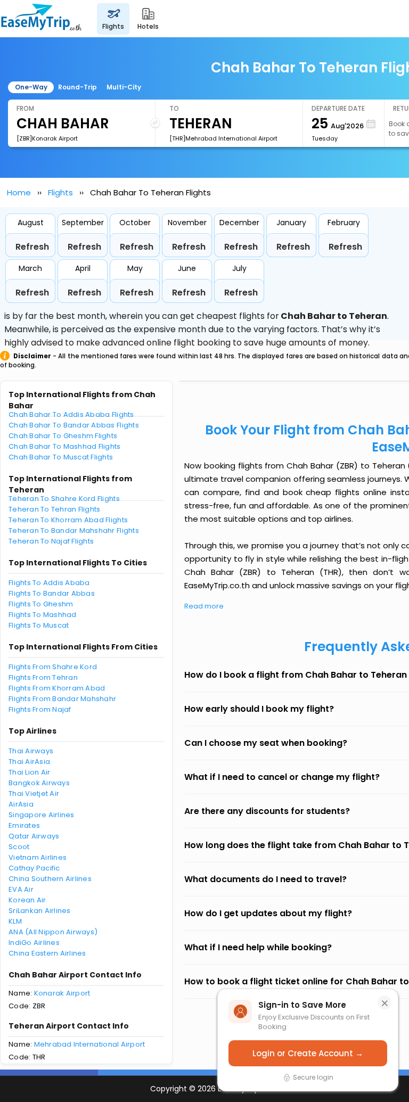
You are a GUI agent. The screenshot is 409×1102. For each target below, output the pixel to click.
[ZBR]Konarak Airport (47, 138)
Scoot (19, 847)
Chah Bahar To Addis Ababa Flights (71, 414)
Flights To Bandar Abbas (52, 593)
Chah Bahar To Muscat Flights (61, 457)
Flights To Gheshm (41, 604)
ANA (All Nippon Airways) (53, 932)
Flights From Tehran (43, 677)
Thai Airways (31, 751)
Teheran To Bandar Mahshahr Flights (74, 530)
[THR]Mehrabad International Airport (223, 138)
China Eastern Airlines (47, 953)
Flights (60, 192)
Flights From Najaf (40, 709)
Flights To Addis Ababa (49, 583)
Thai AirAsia (29, 761)
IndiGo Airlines (34, 942)
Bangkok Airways (39, 783)
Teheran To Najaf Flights (51, 541)
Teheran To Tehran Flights (55, 509)
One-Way (31, 87)
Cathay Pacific (34, 868)
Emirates (24, 825)
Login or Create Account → (307, 1053)
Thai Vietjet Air (34, 793)
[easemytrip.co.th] (41, 19)
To (174, 108)
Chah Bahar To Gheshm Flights (63, 436)
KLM (15, 921)
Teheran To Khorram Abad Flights (68, 520)
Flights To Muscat (39, 625)
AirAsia (21, 804)
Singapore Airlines (42, 815)
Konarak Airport (62, 993)
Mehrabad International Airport (89, 1044)
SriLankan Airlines (40, 911)
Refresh (32, 247)
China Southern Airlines (50, 879)
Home (19, 192)
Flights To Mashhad (43, 615)
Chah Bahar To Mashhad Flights (65, 446)
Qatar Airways (34, 836)
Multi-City (124, 87)
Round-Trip (77, 87)
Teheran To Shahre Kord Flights (64, 499)
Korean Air (27, 900)
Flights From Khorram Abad (57, 688)
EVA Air (21, 889)
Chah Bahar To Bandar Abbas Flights (74, 425)
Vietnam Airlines (38, 857)
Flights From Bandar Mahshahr (62, 699)
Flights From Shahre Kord (53, 667)
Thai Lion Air (29, 772)
